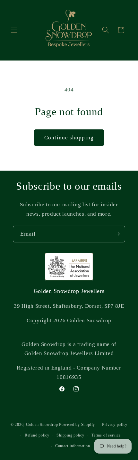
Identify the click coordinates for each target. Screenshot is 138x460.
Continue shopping (69, 138)
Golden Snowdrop (42, 425)
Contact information (72, 446)
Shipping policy (70, 435)
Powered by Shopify (77, 425)
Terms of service (105, 435)
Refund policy (37, 435)
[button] (14, 30)
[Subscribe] (117, 234)
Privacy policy (114, 424)
